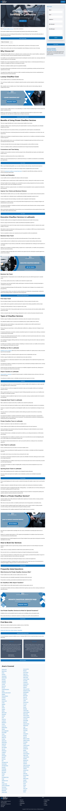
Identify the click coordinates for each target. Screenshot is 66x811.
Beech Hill (4, 686)
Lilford (24, 732)
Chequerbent (25, 733)
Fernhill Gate (25, 748)
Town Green (4, 787)
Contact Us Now (23, 565)
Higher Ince (4, 737)
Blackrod (25, 670)
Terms (45, 803)
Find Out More (22, 478)
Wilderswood (25, 725)
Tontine (3, 734)
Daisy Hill (25, 697)
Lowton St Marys (26, 712)
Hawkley (3, 709)
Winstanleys (4, 750)
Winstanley (4, 714)
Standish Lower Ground (6, 692)
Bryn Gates (4, 772)
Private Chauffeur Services (8, 28)
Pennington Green (5, 777)
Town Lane (25, 788)
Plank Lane (25, 698)
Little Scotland (4, 788)
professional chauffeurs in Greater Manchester (13, 171)
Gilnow (24, 791)
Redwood (3, 699)
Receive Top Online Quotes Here (23, 295)
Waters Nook (25, 713)
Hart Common (25, 672)
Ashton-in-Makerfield (5, 785)
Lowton (24, 700)
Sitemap (45, 804)
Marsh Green (8, 630)
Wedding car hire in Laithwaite (6, 350)
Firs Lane (25, 703)
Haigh (3, 778)
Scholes (3, 724)
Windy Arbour (4, 742)
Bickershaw (4, 790)
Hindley (3, 773)
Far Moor (3, 739)
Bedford (24, 750)
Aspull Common (26, 723)
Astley (24, 786)
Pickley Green (25, 702)
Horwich (24, 707)
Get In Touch (56, 44)
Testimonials (22, 803)
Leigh (24, 727)
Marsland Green (26, 766)
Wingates (25, 693)
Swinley (3, 707)
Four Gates (25, 680)
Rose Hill (3, 757)
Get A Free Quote (23, 660)
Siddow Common (26, 740)
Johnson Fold (25, 770)
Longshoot (4, 720)
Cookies (45, 801)
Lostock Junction (26, 745)
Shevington (4, 735)
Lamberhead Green (5, 689)
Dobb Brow (25, 685)
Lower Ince (4, 725)
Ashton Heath (4, 792)
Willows (24, 785)
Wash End (25, 722)
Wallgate (3, 694)
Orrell (3, 717)
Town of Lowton (26, 715)
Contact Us (23, 381)
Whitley (3, 710)
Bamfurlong (4, 770)
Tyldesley (25, 768)
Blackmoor (25, 781)
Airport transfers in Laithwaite (6, 374)
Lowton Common (26, 717)
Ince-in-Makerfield (5, 730)
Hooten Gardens (26, 753)
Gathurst (3, 715)
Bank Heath (25, 695)
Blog (21, 804)
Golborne (25, 687)
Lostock (24, 705)
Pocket (24, 783)
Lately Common (26, 756)
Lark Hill (24, 790)
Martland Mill (4, 677)
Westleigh (25, 708)
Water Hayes (4, 712)
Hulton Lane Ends (26, 765)
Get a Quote (22, 20)
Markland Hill (25, 760)
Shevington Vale (5, 762)
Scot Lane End (26, 669)
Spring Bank (20, 630)
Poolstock (3, 697)
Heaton (24, 776)
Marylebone (4, 722)
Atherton (24, 743)
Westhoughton (26, 692)
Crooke (3, 702)
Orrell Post (4, 719)
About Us (21, 799)
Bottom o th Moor (26, 738)
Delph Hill (25, 761)
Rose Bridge (4, 732)
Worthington (4, 755)
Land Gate (4, 745)
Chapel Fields (4, 783)
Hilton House (25, 677)
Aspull (3, 775)
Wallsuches (25, 728)
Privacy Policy (46, 799)
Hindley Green (26, 675)
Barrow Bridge (26, 775)
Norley (12, 630)
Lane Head (25, 718)
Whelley (3, 729)
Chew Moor (25, 730)
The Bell (3, 684)
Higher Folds (25, 755)
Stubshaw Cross (5, 780)
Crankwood (25, 682)
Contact (63, 1)
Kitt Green (4, 679)
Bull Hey (3, 687)
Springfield (4, 681)
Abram (3, 782)
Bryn (3, 760)
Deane (24, 771)
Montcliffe (25, 735)
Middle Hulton (25, 778)
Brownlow (4, 767)
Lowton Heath (25, 710)
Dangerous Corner (26, 690)
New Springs (4, 747)
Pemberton (4, 682)
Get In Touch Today (22, 38)
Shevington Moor (5, 765)
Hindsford (25, 758)
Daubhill (24, 780)
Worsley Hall (3, 630)
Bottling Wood (4, 727)
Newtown (15, 630)
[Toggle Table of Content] (10, 42)
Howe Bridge (25, 720)
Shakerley (25, 763)
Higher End (4, 744)
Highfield (3, 704)
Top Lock (3, 749)
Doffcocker (25, 773)
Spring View (4, 740)
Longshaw (4, 752)
